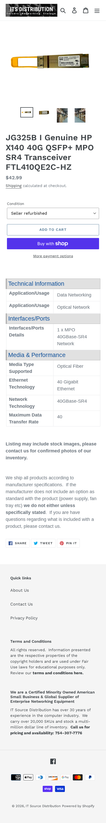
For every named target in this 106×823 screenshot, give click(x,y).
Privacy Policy (24, 618)
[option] (27, 113)
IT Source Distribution (43, 806)
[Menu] (97, 10)
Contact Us (21, 604)
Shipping (14, 185)
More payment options (53, 256)
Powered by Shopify (78, 806)
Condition (15, 204)
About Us (19, 590)
